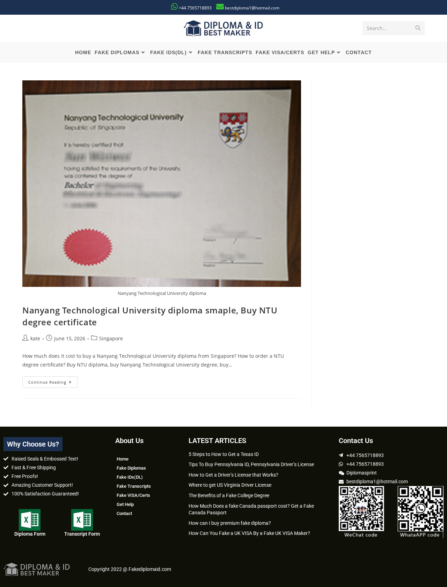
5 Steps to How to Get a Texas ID (224, 454)
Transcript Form (82, 534)
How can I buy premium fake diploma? (230, 523)
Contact (124, 513)
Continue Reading (53, 380)
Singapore (111, 338)
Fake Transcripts (134, 486)
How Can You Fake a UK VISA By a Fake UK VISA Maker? (249, 533)
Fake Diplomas (131, 468)
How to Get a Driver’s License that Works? (233, 475)
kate (35, 338)
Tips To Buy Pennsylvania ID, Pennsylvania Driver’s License (251, 464)
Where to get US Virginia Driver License (230, 485)
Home (123, 459)
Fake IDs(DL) (130, 477)
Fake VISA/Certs (133, 495)
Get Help (125, 504)
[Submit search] (418, 28)
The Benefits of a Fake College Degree (229, 495)
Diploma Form (29, 534)
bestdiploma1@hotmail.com (252, 8)
